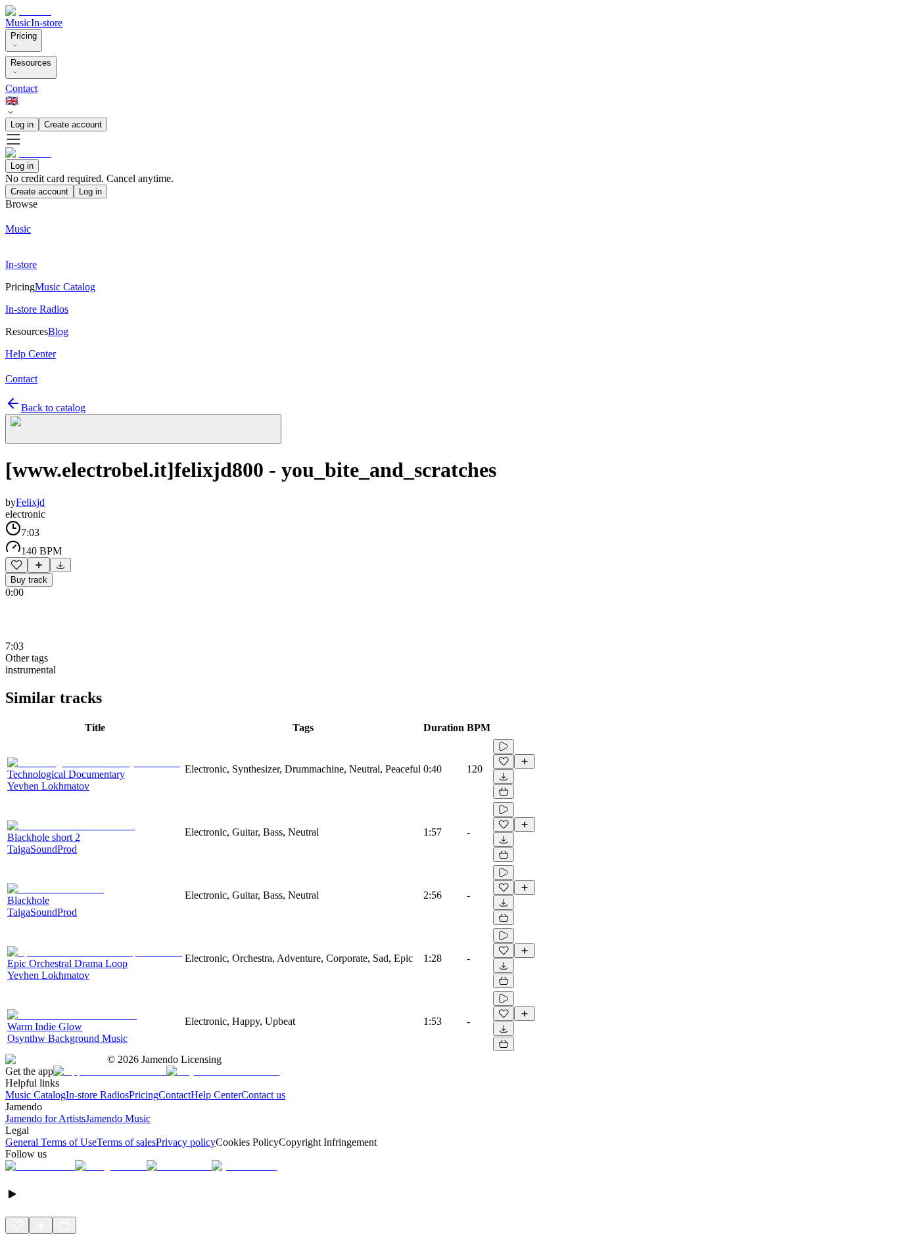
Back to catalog (53, 407)
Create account (73, 124)
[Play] (143, 429)
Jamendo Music (118, 1118)
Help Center (216, 1094)
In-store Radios (97, 1094)
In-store (46, 22)
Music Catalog (35, 1094)
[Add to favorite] (16, 565)
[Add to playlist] (39, 565)
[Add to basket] (503, 791)
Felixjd (30, 502)
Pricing (24, 36)
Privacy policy (186, 1142)
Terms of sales (126, 1142)
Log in (22, 124)
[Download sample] (60, 565)
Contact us (263, 1094)
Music (18, 22)
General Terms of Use (51, 1142)
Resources (31, 63)
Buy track (29, 580)
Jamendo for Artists (45, 1118)
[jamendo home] (28, 10)
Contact (21, 88)
